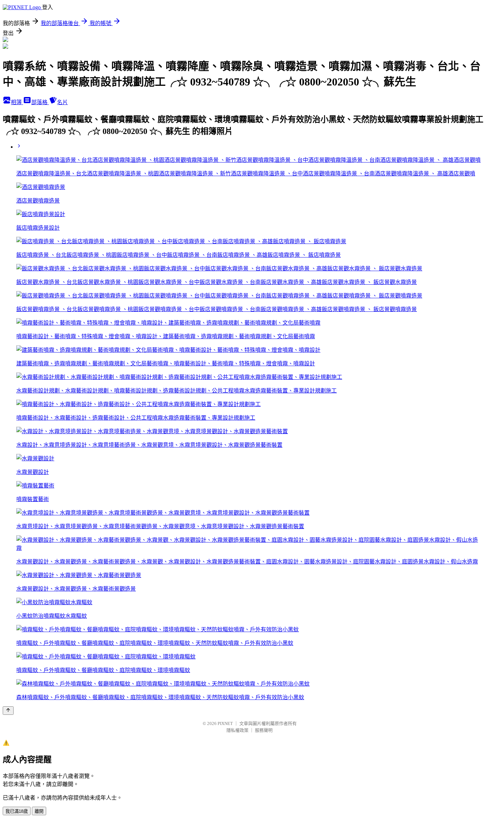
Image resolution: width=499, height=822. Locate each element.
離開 (39, 811)
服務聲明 (264, 730)
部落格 (40, 102)
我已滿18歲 (16, 811)
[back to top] (8, 710)
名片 (62, 102)
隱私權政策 (237, 730)
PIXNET (225, 723)
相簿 (17, 102)
